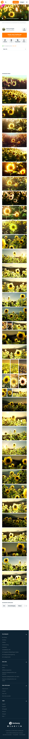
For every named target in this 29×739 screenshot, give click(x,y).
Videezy (4, 665)
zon (4, 628)
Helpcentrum (5, 713)
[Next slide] (24, 628)
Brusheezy (4, 660)
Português (4, 733)
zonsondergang (11, 628)
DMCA (3, 690)
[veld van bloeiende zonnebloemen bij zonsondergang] (14, 82)
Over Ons (4, 718)
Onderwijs (4, 670)
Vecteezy (4, 662)
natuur (20, 628)
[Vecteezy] (2, 2)
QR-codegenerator (6, 679)
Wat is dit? (14, 46)
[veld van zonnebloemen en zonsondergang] (14, 389)
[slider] (12, 18)
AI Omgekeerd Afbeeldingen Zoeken (10, 675)
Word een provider (6, 720)
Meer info (5, 48)
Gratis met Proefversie (14, 35)
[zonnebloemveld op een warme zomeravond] (14, 241)
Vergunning (5, 687)
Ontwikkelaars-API (6, 672)
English (4, 728)
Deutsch (4, 735)
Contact (4, 715)
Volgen (24, 30)
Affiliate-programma (6, 692)
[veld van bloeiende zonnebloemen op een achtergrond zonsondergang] (4, 325)
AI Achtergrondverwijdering (8, 677)
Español (4, 731)
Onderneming (5, 667)
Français (4, 738)
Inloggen (22, 2)
